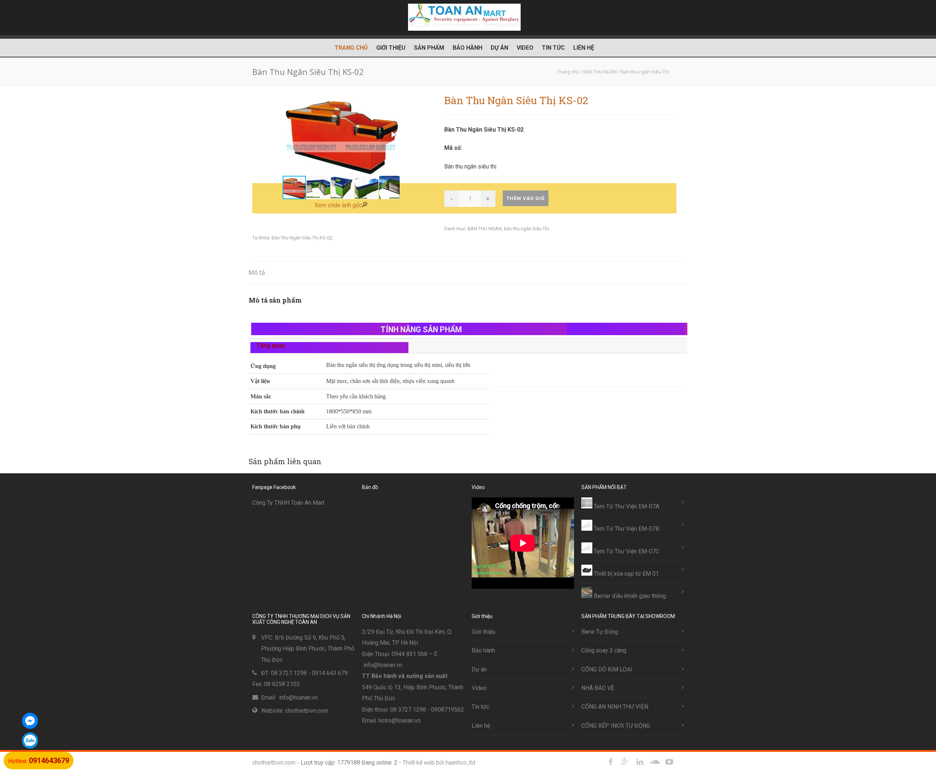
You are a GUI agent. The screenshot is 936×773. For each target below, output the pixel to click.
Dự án (499, 47)
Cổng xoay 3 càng (603, 650)
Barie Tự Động (599, 631)
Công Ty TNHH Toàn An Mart (288, 502)
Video (525, 47)
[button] (393, 134)
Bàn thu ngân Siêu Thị (526, 228)
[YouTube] (669, 762)
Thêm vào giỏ (525, 198)
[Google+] (625, 762)
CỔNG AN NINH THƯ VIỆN (614, 706)
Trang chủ (351, 47)
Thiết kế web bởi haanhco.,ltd (439, 762)
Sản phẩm (429, 47)
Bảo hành (467, 47)
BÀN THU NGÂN (485, 228)
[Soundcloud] (654, 762)
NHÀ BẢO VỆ (597, 688)
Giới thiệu (390, 47)
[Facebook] (610, 762)
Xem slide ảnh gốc (338, 205)
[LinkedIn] (640, 762)
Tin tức (553, 47)
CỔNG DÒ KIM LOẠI (606, 669)
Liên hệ (583, 47)
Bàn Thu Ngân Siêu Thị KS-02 (302, 237)
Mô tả (257, 272)
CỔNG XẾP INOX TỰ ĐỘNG (615, 725)
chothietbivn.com (273, 762)
